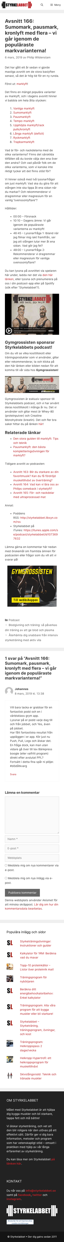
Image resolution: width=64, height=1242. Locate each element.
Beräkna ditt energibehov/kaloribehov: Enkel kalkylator (36, 993)
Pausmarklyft (22, 116)
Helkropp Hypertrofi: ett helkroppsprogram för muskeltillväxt (35, 1062)
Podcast (14, 620)
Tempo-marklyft (23, 121)
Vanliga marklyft (23, 108)
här (41, 424)
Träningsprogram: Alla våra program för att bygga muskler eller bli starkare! (37, 1009)
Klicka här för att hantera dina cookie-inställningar (20, 1222)
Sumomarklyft (22, 112)
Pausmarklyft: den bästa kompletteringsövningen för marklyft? (31, 451)
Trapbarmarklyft (23, 142)
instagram (14, 1199)
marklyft (22, 83)
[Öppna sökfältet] (42, 5)
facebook (24, 1195)
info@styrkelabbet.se (41, 1190)
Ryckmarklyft (21, 137)
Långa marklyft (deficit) (28, 133)
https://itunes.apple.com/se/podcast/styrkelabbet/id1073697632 (35, 534)
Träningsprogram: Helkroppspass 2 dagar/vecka (31, 1046)
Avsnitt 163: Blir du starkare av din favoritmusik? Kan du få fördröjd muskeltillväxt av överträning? (36, 476)
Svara (13, 774)
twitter (37, 1195)
